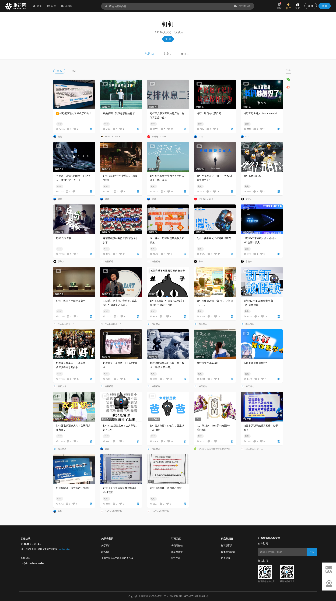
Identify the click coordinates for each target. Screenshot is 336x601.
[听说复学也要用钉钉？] (262, 344)
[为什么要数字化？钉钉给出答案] (215, 219)
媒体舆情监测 (228, 552)
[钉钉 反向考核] (74, 219)
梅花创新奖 (226, 545)
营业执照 (203, 596)
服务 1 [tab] (185, 53)
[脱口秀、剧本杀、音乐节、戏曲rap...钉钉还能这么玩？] (121, 282)
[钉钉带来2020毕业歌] (215, 344)
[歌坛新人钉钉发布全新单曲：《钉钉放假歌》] (262, 282)
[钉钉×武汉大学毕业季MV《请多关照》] (121, 157)
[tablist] (168, 54)
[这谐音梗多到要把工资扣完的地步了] (121, 219)
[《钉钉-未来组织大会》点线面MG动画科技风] (262, 219)
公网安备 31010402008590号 (183, 596)
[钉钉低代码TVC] (262, 157)
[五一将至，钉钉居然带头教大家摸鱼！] (168, 219)
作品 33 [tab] (149, 53)
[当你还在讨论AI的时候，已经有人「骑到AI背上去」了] (74, 157)
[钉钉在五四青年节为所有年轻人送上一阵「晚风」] (168, 157)
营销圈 (68, 6)
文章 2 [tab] (167, 53)
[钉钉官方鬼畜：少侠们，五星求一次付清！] (168, 407)
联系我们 (105, 552)
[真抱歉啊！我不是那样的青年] (121, 94)
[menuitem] (62, 71)
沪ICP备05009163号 (158, 596)
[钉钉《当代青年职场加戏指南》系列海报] (121, 469)
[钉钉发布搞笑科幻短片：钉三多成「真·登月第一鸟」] (168, 344)
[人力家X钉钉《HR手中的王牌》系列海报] (215, 407)
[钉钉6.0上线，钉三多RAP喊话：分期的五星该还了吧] (168, 282)
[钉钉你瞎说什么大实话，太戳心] (74, 469)
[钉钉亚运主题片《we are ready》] (262, 94)
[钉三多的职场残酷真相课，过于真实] (262, 407)
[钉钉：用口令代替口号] (215, 94)
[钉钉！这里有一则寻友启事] (74, 282)
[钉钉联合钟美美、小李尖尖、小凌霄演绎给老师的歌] (74, 344)
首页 (39, 6)
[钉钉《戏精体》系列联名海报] (168, 469)
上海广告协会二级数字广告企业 (117, 558)
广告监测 (225, 558)
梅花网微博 (177, 552)
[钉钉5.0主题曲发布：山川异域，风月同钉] (121, 407)
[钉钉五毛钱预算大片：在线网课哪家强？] (74, 407)
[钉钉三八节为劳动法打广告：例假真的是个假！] (168, 94)
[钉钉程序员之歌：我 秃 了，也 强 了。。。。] (215, 282)
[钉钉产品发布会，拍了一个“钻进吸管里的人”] (215, 157)
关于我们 (105, 545)
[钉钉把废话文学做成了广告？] (74, 94)
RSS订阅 (175, 558)
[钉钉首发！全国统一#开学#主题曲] (121, 344)
